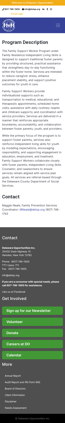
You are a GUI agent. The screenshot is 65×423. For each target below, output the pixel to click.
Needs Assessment (16, 407)
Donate (12, 333)
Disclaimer (10, 401)
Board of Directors (15, 388)
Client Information (15, 394)
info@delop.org (32, 9)
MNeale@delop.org (32, 209)
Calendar (13, 355)
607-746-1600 (12, 9)
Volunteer (14, 322)
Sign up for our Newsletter (28, 311)
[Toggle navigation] (58, 25)
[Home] (9, 25)
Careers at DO (18, 344)
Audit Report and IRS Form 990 (22, 382)
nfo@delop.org (11, 275)
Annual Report (13, 375)
